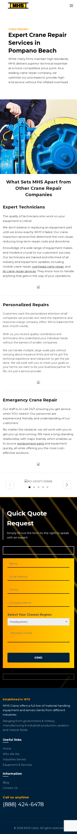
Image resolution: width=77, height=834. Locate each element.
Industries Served (14, 759)
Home (7, 748)
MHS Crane (31, 828)
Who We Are (11, 754)
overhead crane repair (48, 266)
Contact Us (10, 788)
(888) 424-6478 (23, 804)
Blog (6, 782)
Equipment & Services (17, 765)
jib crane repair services (19, 271)
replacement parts (30, 443)
